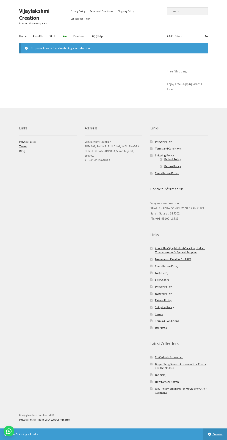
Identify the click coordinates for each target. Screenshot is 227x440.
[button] (9, 431)
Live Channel (162, 279)
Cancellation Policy (80, 18)
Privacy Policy (78, 11)
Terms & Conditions (167, 321)
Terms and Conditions (101, 11)
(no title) (160, 375)
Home (23, 36)
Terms (23, 146)
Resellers (78, 36)
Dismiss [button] (217, 434)
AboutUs (38, 36)
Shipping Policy (126, 11)
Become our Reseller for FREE (173, 259)
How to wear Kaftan (167, 382)
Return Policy (172, 166)
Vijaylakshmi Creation (34, 14)
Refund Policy (172, 159)
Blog (22, 151)
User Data (161, 328)
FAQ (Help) (97, 36)
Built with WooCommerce (54, 419)
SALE (52, 36)
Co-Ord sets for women (169, 357)
